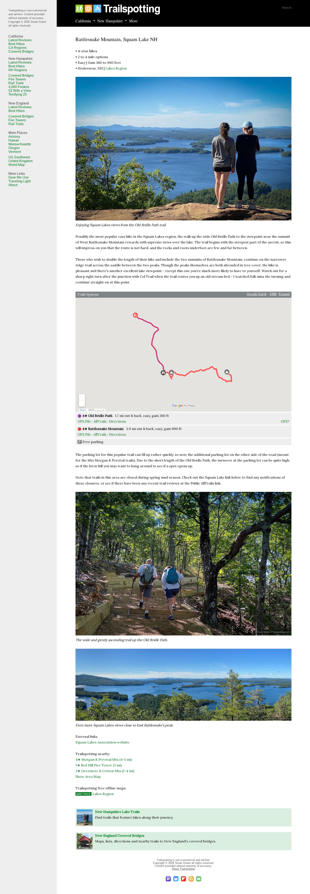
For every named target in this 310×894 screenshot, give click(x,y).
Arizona (14, 136)
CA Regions (17, 47)
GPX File (84, 421)
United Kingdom (20, 161)
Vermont (14, 151)
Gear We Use (18, 177)
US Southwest (19, 157)
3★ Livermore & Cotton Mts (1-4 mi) (104, 771)
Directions (117, 421)
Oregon (14, 148)
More (133, 21)
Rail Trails (16, 83)
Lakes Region (116, 68)
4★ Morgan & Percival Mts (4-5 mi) (103, 759)
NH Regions (17, 70)
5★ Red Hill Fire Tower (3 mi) (98, 765)
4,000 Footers (18, 87)
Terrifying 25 (17, 94)
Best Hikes (16, 44)
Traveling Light (19, 181)
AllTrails (99, 421)
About (12, 185)
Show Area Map (88, 776)
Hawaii (13, 140)
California (83, 21)
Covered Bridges (21, 51)
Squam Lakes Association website (102, 742)
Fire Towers (17, 79)
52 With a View (19, 90)
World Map (16, 165)
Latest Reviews (19, 40)
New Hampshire (110, 21)
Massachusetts (19, 144)
